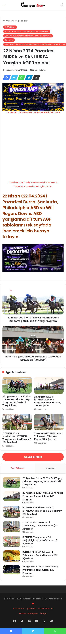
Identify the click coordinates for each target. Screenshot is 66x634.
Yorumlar (50, 468)
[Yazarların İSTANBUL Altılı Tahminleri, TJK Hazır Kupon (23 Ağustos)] (49, 422)
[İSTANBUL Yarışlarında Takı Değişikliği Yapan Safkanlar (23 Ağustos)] (11, 541)
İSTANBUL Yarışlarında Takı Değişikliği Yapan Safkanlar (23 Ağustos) (39, 540)
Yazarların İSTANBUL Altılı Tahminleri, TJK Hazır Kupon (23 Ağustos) (48, 436)
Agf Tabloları (22, 21)
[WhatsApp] (20, 77)
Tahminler (9, 40)
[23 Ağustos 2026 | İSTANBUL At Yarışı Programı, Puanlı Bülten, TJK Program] (49, 385)
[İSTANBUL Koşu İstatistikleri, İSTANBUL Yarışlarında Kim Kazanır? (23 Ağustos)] (17, 422)
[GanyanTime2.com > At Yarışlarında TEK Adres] (33, 5)
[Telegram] (28, 77)
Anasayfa (9, 21)
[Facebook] (6, 77)
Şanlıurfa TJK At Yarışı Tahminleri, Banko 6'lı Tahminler (28, 36)
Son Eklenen (17, 468)
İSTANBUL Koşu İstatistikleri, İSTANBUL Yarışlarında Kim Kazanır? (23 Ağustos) (16, 438)
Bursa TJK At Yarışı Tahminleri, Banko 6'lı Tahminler (27, 31)
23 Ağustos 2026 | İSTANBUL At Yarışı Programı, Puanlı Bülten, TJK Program (47, 401)
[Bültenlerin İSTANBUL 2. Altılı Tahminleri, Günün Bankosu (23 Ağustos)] (11, 556)
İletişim (43, 613)
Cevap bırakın (33, 456)
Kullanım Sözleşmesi (28, 613)
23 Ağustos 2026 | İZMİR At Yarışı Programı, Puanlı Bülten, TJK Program (40, 570)
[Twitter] (13, 77)
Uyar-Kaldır (31, 608)
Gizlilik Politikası (45, 608)
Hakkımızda (18, 608)
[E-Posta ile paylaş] (35, 77)
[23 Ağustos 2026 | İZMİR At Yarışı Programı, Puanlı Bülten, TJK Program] (11, 569)
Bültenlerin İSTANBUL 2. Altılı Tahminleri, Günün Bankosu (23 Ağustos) (39, 555)
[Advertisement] (33, 148)
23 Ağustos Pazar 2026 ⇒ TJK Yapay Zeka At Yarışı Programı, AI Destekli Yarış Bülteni (16, 401)
